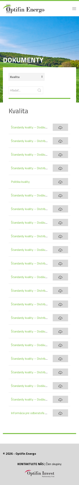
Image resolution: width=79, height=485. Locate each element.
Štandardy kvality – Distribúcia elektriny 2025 (40, 141)
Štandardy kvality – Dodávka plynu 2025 (37, 154)
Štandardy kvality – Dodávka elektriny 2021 (39, 399)
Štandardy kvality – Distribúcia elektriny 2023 (40, 290)
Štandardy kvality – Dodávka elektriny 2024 (39, 195)
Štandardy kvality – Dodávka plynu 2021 (37, 385)
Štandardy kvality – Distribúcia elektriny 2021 (40, 372)
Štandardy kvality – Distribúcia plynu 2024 (38, 236)
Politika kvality (20, 181)
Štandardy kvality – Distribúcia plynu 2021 (38, 358)
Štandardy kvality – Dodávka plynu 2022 (37, 331)
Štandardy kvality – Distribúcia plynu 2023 (38, 263)
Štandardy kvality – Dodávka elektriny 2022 (39, 345)
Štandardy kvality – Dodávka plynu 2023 (37, 249)
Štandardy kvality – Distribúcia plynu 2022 (38, 304)
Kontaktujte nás (30, 464)
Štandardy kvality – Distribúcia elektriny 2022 (40, 317)
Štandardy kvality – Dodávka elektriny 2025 (39, 127)
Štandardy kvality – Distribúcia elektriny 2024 (40, 209)
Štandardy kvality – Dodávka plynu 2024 (37, 222)
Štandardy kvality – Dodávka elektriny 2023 (39, 277)
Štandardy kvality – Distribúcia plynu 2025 (38, 168)
